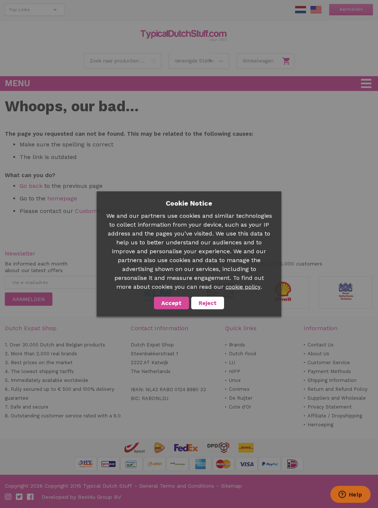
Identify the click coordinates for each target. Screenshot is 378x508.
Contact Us (320, 345)
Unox (235, 380)
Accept (171, 303)
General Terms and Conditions (176, 486)
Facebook (30, 497)
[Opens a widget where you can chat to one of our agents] (350, 495)
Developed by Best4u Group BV (81, 497)
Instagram (8, 497)
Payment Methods (329, 371)
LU (232, 362)
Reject (208, 303)
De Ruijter (240, 398)
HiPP (234, 371)
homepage (62, 198)
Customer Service (328, 362)
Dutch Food (242, 353)
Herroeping (320, 424)
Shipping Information (332, 380)
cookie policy (243, 287)
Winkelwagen (258, 61)
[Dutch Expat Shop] (183, 35)
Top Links (19, 9)
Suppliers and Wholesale (336, 398)
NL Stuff (300, 9)
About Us (318, 353)
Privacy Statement (329, 407)
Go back (31, 185)
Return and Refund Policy (337, 389)
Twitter (19, 497)
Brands (237, 345)
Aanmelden (351, 9)
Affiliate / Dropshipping (334, 416)
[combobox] (122, 61)
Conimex (239, 389)
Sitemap (231, 486)
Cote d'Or (240, 407)
